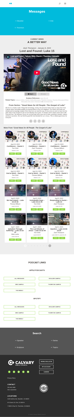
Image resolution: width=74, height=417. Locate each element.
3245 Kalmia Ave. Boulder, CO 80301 (18, 399)
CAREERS (46, 372)
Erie (51, 21)
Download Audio (48, 101)
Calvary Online (20, 100)
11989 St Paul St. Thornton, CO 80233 (18, 406)
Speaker (20, 340)
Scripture (20, 347)
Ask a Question (11, 389)
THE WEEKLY (19, 290)
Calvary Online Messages (32, 100)
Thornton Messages (58, 100)
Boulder (20, 21)
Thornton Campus (46, 100)
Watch (31, 94)
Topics (55, 347)
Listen (44, 94)
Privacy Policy (11, 378)
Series (55, 340)
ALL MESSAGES (19, 278)
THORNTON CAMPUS (54, 284)
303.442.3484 (11, 387)
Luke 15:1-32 (44, 98)
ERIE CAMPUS (19, 284)
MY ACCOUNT (46, 367)
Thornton (20, 28)
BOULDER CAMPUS (54, 278)
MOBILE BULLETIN (46, 361)
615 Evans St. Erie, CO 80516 (16, 402)
